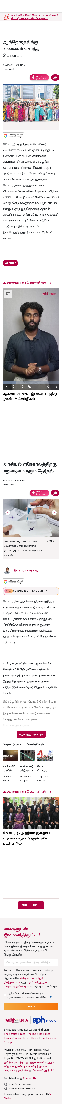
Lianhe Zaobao (12, 1038)
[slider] (31, 382)
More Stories (31, 905)
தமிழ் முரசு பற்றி (14, 1062)
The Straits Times (14, 1034)
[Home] (44, 1020)
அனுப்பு (31, 1006)
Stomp (8, 1042)
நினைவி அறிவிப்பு (44, 1070)
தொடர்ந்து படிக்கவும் (31, 734)
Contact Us (29, 1078)
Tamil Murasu (48, 1038)
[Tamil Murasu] (16, 1020)
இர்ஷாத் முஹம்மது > (27, 570)
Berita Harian (30, 1038)
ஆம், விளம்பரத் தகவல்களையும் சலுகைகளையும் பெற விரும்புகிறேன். (31, 995)
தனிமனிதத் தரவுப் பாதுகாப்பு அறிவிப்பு (25, 1068)
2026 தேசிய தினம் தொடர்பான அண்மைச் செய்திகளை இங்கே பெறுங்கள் (34, 16)
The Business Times (38, 1034)
